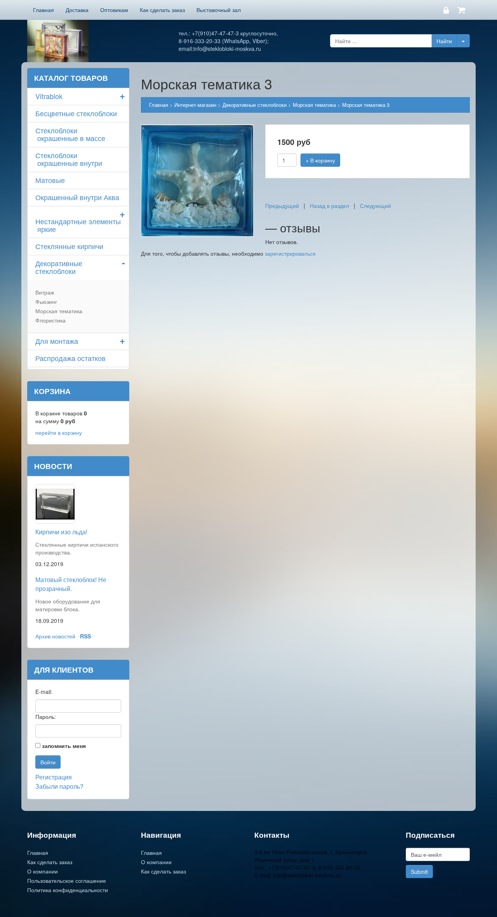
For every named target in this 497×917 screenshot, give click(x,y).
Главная (43, 10)
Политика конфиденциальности (67, 890)
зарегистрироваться (290, 253)
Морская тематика (58, 311)
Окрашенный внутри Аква (77, 197)
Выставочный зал (218, 10)
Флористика (50, 320)
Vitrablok (49, 96)
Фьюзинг (46, 301)
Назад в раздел (329, 205)
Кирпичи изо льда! (61, 531)
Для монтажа (56, 341)
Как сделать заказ (162, 10)
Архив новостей (55, 636)
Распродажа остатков (70, 358)
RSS (85, 636)
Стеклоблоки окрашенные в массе (70, 134)
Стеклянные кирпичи (69, 246)
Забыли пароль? (59, 786)
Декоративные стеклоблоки (58, 267)
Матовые (50, 180)
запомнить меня (64, 746)
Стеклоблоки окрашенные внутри (68, 159)
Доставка (77, 10)
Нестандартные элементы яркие (78, 225)
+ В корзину (320, 160)
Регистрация (53, 776)
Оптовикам (114, 10)
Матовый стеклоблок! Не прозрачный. (70, 584)
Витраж (44, 292)
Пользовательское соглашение (66, 880)
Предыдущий (282, 205)
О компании (42, 871)
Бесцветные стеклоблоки (76, 113)
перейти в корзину (58, 432)
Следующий (375, 205)
